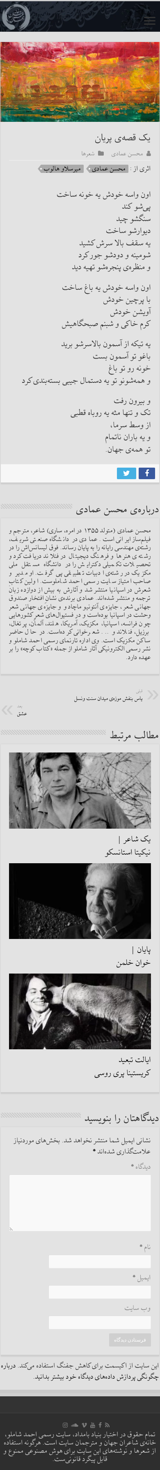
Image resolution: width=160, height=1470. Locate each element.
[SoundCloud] (74, 1425)
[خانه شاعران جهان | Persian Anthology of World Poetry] (80, 16)
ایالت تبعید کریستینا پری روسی (123, 1066)
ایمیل (142, 1278)
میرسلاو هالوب (62, 169)
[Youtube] (92, 1425)
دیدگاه (141, 1167)
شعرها (88, 153)
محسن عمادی (127, 153)
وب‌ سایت (138, 1308)
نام (145, 1247)
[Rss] (107, 1425)
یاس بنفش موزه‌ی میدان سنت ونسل (108, 695)
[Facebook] (100, 1425)
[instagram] (65, 1425)
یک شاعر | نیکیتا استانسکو (128, 846)
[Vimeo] (84, 1425)
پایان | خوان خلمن (134, 956)
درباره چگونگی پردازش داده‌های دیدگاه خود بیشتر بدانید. (80, 1372)
